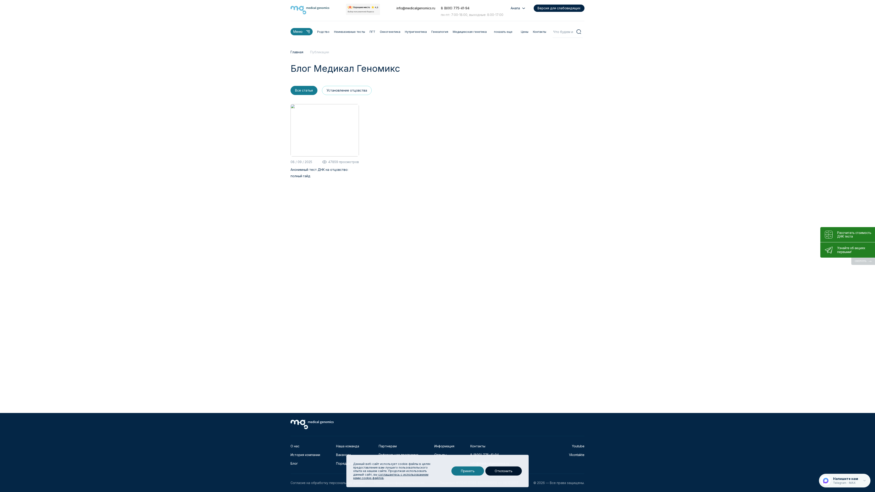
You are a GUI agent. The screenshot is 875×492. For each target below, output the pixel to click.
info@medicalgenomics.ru (415, 8)
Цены (524, 31)
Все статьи (304, 90)
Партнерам (388, 446)
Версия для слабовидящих (559, 8)
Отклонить (503, 471)
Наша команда (347, 446)
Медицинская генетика (470, 31)
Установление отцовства (347, 90)
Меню (298, 31)
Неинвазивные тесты (349, 31)
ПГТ (372, 31)
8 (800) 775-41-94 (455, 8)
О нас (295, 446)
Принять (468, 471)
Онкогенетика (390, 31)
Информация (444, 446)
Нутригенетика (416, 31)
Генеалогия (439, 31)
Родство (323, 31)
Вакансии (343, 455)
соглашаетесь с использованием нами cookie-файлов (390, 476)
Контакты (539, 31)
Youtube (578, 446)
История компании (305, 455)
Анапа (515, 8)
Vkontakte (576, 455)
